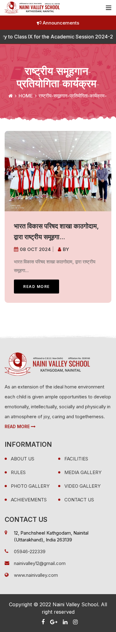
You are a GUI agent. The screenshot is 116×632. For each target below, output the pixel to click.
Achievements (29, 500)
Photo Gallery (30, 486)
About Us (22, 459)
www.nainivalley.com (36, 575)
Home (26, 96)
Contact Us (79, 500)
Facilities (76, 459)
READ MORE (36, 286)
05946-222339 (29, 551)
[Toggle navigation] (108, 8)
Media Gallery (82, 472)
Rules (18, 472)
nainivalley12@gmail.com (40, 563)
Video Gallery (82, 486)
